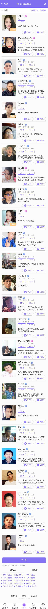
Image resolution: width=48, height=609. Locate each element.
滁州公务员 (7, 581)
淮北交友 (11, 565)
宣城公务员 (32, 586)
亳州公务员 (30, 583)
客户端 (24, 596)
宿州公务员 (7, 578)
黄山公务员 (7, 583)
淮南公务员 (18, 575)
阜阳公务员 (18, 578)
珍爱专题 (14, 596)
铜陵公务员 (18, 583)
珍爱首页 (4, 565)
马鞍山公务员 (8, 586)
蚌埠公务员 (30, 575)
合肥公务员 (7, 575)
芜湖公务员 (18, 581)
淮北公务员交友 (20, 565)
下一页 (23, 560)
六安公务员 (30, 578)
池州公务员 (20, 586)
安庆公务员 (30, 581)
